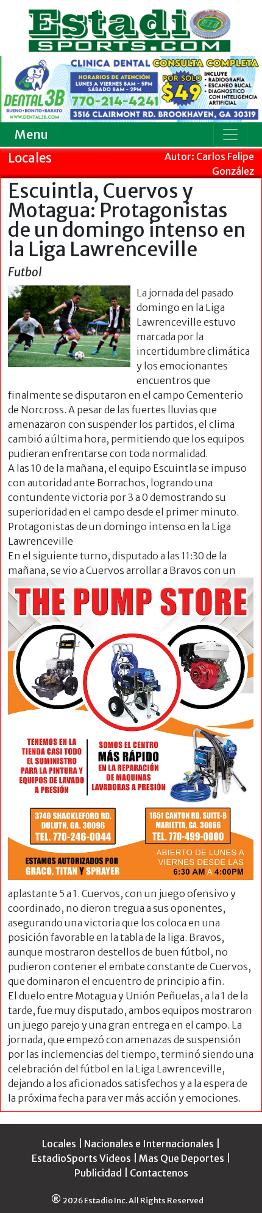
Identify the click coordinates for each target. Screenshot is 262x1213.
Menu (31, 134)
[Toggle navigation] (230, 134)
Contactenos (159, 1173)
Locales (59, 1144)
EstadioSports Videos (81, 1158)
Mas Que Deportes (181, 1158)
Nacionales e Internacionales (149, 1144)
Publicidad (98, 1173)
